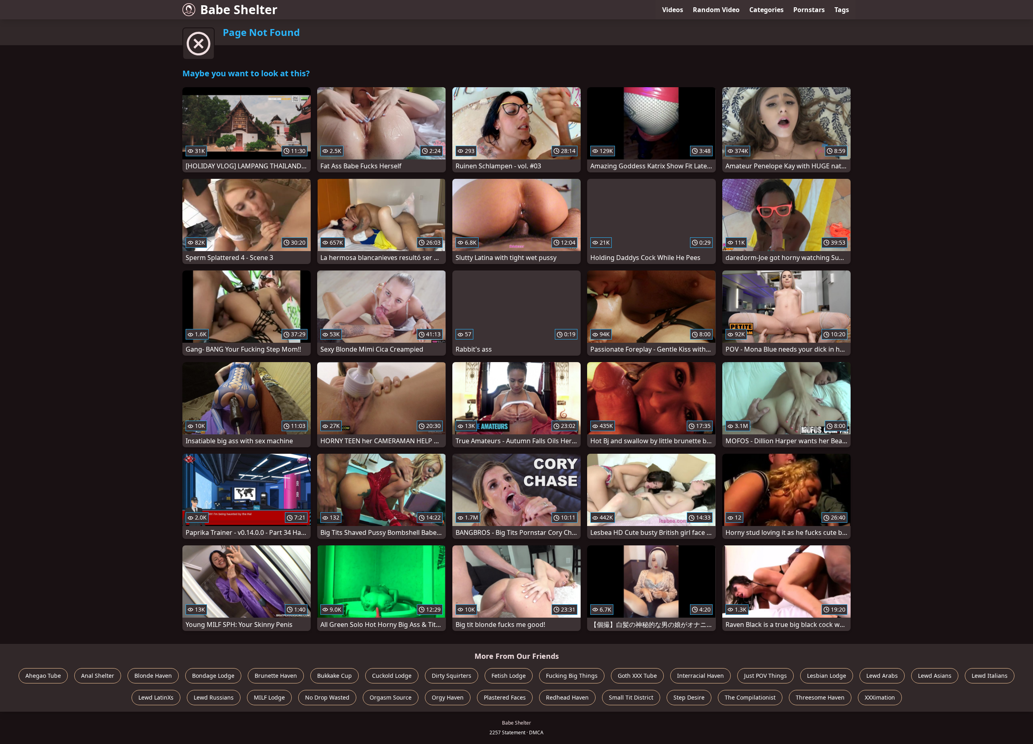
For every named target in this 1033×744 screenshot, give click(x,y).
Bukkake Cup (334, 675)
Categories (766, 9)
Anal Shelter (97, 675)
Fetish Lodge (508, 675)
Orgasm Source (391, 697)
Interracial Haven (700, 675)
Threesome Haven (820, 697)
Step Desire (689, 697)
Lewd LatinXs (156, 697)
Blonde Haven (153, 675)
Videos (672, 9)
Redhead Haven (567, 697)
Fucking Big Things (572, 675)
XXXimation (880, 697)
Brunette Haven (276, 675)
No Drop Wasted (327, 697)
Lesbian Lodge (826, 675)
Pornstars (809, 9)
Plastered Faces (505, 697)
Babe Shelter (239, 9)
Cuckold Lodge (392, 675)
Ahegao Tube (43, 675)
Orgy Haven (448, 697)
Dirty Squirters (451, 675)
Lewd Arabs (882, 675)
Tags (841, 9)
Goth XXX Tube (637, 675)
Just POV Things (765, 675)
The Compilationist (750, 697)
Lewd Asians (934, 675)
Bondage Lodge (213, 675)
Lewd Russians (214, 697)
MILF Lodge (269, 697)
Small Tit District (631, 697)
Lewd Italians (990, 675)
